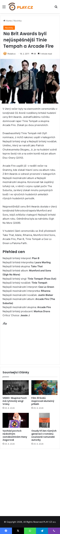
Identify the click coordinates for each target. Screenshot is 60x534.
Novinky (18, 20)
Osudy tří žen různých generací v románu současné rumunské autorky (43, 435)
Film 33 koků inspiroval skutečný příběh (42, 401)
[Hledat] (56, 8)
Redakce (12, 53)
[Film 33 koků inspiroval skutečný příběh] (44, 387)
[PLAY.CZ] (21, 6)
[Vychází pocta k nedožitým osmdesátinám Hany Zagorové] (16, 420)
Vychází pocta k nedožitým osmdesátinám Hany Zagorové (15, 435)
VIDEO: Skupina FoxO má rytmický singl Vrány (15, 401)
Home (8, 20)
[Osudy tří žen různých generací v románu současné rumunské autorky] (44, 420)
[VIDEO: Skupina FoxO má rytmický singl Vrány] (16, 387)
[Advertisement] (30, 481)
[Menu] (4, 8)
